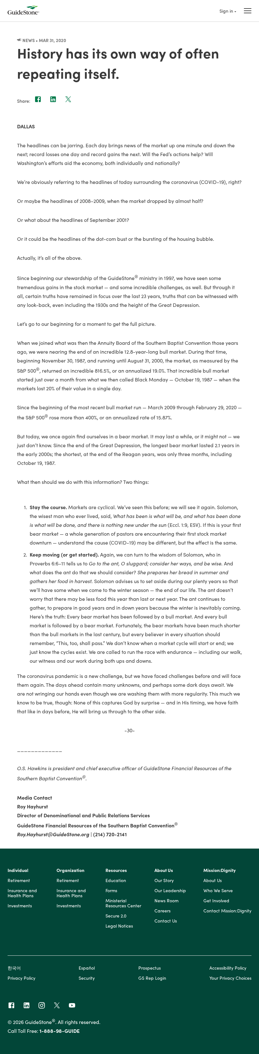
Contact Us (165, 921)
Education (115, 880)
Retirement (19, 880)
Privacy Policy (21, 977)
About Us (163, 870)
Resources (116, 870)
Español (87, 967)
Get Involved (216, 901)
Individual (18, 870)
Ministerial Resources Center (123, 903)
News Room (166, 901)
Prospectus (149, 967)
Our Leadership (170, 890)
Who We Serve (218, 890)
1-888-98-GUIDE (59, 1030)
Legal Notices (119, 926)
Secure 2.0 (115, 916)
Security (87, 977)
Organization (70, 870)
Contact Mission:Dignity (227, 911)
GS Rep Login (152, 977)
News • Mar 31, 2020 (43, 40)
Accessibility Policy (227, 967)
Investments (20, 906)
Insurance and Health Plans (22, 893)
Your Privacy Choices (230, 977)
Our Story (164, 880)
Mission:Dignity (219, 870)
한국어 (14, 967)
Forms (111, 890)
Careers (162, 911)
